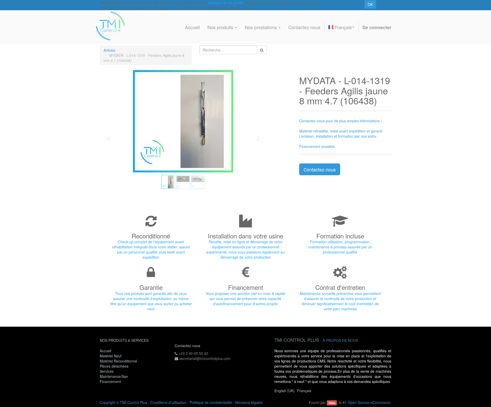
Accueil (105, 350)
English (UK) (284, 390)
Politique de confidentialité (211, 402)
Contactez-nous (320, 169)
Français (343, 27)
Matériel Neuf (110, 355)
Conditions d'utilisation (168, 402)
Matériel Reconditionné (118, 361)
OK (370, 4)
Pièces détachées (114, 366)
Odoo (332, 403)
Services (107, 371)
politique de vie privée (225, 2)
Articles (109, 50)
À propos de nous (340, 340)
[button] (109, 135)
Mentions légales (249, 402)
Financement (110, 381)
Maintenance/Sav (114, 376)
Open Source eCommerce (369, 402)
